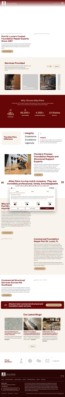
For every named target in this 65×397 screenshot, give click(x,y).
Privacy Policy (4, 393)
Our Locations (6, 295)
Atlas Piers (26, 222)
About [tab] (48, 191)
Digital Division (61, 393)
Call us (47, 255)
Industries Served (17, 379)
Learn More (38, 174)
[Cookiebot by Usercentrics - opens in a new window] (49, 188)
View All (56, 66)
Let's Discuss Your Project (54, 305)
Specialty (46, 87)
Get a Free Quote (7, 51)
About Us (38, 379)
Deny (18, 208)
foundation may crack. (40, 252)
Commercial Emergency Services (10, 389)
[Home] (9, 3)
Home (2, 379)
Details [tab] (32, 191)
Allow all (47, 208)
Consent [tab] (17, 191)
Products (24, 379)
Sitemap (16, 393)
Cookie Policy (10, 393)
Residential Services (31, 379)
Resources (43, 379)
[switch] (26, 204)
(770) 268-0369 (56, 3)
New (28, 87)
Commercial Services (9, 379)
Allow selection (32, 208)
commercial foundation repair (17, 225)
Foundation (10, 87)
